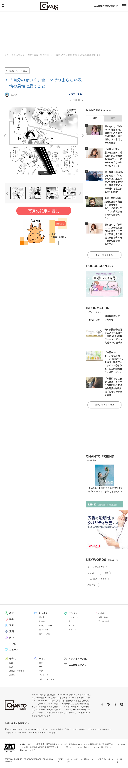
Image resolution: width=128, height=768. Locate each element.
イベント (72, 630)
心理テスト (92, 585)
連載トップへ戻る (18, 70)
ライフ (42, 658)
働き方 (42, 617)
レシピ (12, 643)
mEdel (27, 729)
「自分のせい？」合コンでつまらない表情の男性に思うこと (77, 55)
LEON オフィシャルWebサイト (100, 729)
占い (11, 637)
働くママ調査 (44, 634)
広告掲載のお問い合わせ (106, 6)
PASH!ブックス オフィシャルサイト (43, 733)
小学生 (12, 675)
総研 (11, 613)
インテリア (43, 675)
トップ (5, 55)
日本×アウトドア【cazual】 (75, 729)
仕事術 (42, 621)
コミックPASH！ (21, 733)
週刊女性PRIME (11, 729)
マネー (42, 667)
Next (82, 135)
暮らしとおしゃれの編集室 (53, 729)
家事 (41, 663)
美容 (41, 671)
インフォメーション (78, 658)
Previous (4, 135)
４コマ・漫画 (75, 94)
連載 (11, 625)
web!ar (21, 729)
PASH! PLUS (36, 729)
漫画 (11, 631)
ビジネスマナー (45, 626)
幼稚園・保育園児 (16, 671)
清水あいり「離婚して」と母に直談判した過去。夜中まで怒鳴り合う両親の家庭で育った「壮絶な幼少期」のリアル (113, 234)
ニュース (13, 649)
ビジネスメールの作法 (97, 579)
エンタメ (73, 613)
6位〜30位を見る (104, 255)
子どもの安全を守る (96, 567)
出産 (11, 667)
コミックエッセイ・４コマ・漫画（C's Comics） (31, 55)
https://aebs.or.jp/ (27, 750)
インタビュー (93, 573)
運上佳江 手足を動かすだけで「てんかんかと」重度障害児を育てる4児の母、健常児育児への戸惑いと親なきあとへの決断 (114, 182)
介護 (106, 573)
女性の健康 (103, 617)
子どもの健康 (104, 621)
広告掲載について (77, 664)
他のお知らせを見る (104, 405)
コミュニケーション (47, 679)
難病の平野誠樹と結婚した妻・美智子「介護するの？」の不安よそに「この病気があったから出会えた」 (113, 208)
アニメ (71, 626)
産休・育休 (43, 630)
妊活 (11, 663)
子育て (12, 658)
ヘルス (101, 613)
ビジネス (43, 613)
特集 (11, 619)
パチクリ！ (9, 733)
